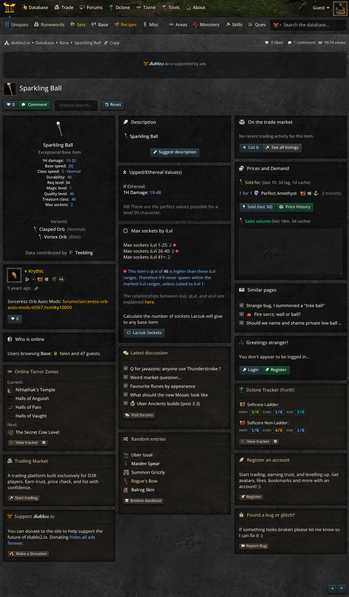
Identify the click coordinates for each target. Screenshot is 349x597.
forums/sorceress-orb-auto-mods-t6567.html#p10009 (58, 304)
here (149, 302)
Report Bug (256, 545)
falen (65, 353)
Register (279, 369)
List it (253, 147)
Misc (153, 25)
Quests (261, 25)
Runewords (52, 25)
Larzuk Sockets (147, 332)
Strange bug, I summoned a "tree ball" (285, 305)
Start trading (26, 498)
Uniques (19, 25)
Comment (37, 104)
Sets (81, 25)
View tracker (26, 442)
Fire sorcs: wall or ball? (276, 314)
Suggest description (177, 151)
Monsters (209, 25)
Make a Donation (31, 553)
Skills (236, 25)
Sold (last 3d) (259, 207)
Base (102, 25)
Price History (297, 207)
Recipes (128, 25)
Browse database (145, 500)
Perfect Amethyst (279, 193)
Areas (180, 25)
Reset (115, 104)
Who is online (29, 339)
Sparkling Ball (87, 43)
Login (253, 369)
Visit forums (142, 415)
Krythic (36, 271)
